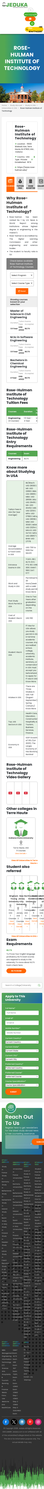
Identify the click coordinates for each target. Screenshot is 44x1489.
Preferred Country (14, 1064)
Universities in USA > (11, 108)
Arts (3, 1371)
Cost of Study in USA (27, 1295)
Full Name (10, 1008)
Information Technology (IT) (7, 1362)
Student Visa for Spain (38, 1217)
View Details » (21, 853)
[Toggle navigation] (5, 19)
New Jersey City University (21, 900)
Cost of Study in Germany (27, 1183)
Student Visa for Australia (38, 1311)
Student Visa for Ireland (38, 1208)
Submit (13, 1092)
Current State (12, 1047)
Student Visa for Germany (38, 1181)
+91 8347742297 (35, 29)
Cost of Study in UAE (27, 1334)
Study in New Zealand (5, 1300)
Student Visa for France (38, 1172)
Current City (11, 1055)
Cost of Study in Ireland (27, 1210)
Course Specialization (15, 1081)
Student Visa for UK (38, 1284)
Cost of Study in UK (27, 1286)
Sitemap (27, 1380)
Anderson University (37, 897)
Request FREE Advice (30, 19)
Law (3, 1398)
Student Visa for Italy (38, 1226)
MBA (3, 1350)
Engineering (6, 1356)
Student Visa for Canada (38, 1302)
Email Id (9, 1018)
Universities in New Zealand (17, 1311)
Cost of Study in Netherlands (29, 1192)
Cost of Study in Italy (27, 1228)
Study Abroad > (17, 105)
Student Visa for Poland (38, 1235)
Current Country (13, 1038)
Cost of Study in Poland (27, 1237)
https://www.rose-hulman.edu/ (25, 168)
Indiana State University (21, 838)
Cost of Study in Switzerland (28, 1201)
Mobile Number (12, 1028)
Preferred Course (13, 1072)
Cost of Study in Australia (27, 1313)
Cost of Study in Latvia (27, 1265)
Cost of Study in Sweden (27, 1256)
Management (7, 1353)
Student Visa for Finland (38, 1244)
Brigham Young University (14, 899)
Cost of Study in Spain (27, 1219)
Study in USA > (31, 105)
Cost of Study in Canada (27, 1304)
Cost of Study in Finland (27, 1246)
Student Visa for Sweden (38, 1254)
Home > (6, 105)
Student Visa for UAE (38, 1332)
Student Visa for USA (38, 1293)
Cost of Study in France (27, 1174)
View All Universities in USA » (24, 936)
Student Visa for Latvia (38, 1263)
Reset (23, 291)
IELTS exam (16, 971)
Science (5, 1368)
